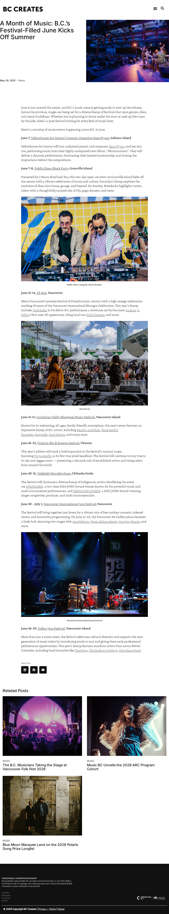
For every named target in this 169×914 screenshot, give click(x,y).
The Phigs (81, 650)
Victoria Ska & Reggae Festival (58, 443)
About (61, 909)
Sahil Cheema (95, 315)
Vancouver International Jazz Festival (69, 504)
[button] (155, 8)
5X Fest (41, 293)
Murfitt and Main (88, 430)
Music (21, 80)
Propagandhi (42, 456)
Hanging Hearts (129, 521)
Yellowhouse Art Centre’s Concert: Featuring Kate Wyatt (70, 138)
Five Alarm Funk (130, 650)
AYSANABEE (34, 486)
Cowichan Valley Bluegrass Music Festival (65, 417)
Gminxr (131, 310)
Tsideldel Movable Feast (54, 473)
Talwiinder (40, 310)
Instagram (6, 895)
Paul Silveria (57, 434)
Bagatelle (41, 434)
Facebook (6, 897)
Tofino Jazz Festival (51, 628)
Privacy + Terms (47, 909)
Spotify (5, 900)
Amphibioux (80, 521)
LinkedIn (5, 892)
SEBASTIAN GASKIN (86, 491)
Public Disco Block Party (51, 168)
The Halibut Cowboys (103, 650)
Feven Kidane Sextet (103, 521)
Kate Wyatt (116, 146)
